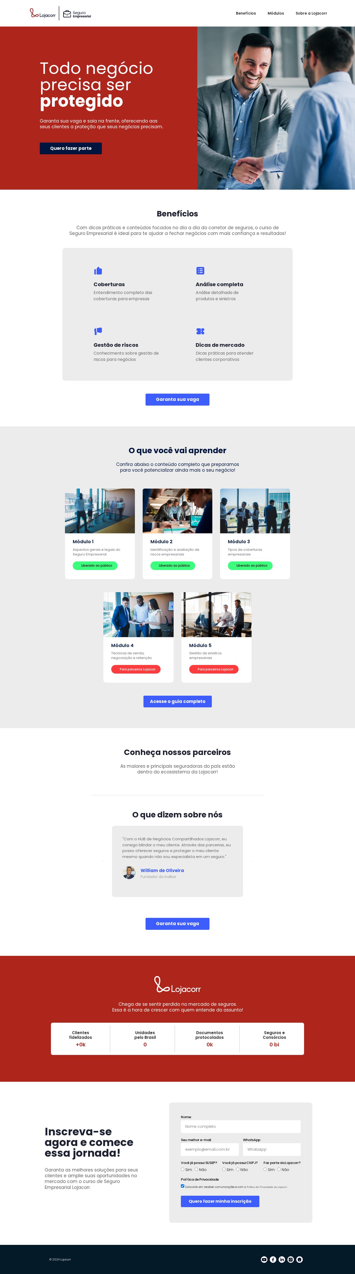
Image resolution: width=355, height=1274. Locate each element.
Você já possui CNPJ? (240, 1163)
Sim (188, 1169)
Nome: (186, 1117)
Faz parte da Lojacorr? (282, 1163)
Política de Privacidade (200, 1180)
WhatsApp (252, 1140)
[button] (103, 861)
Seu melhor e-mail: (196, 1140)
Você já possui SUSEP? (199, 1163)
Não (203, 1169)
